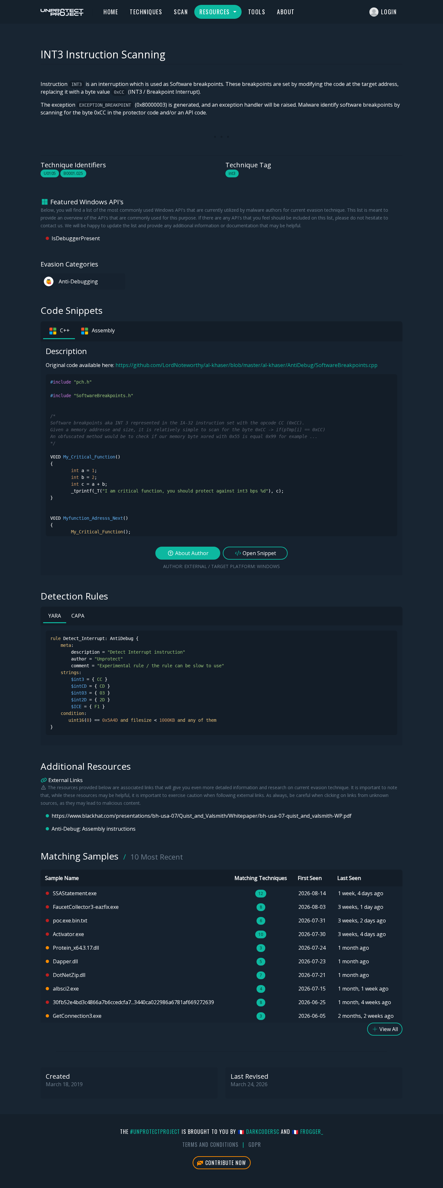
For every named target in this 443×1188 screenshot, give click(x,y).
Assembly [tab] (103, 330)
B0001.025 (73, 173)
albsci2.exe (66, 988)
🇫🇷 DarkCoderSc (258, 1131)
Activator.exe (68, 934)
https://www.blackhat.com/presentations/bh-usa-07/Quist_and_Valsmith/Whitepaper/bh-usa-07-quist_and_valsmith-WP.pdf (202, 815)
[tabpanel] (221, 458)
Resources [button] (215, 11)
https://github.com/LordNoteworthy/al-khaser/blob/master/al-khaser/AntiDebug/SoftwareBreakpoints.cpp (246, 365)
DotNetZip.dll (69, 975)
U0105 (50, 173)
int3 (232, 173)
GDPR (254, 1144)
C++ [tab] (65, 330)
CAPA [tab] (77, 615)
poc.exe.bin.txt (70, 920)
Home (110, 11)
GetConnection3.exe (77, 1015)
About (286, 11)
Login (389, 11)
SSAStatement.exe (75, 893)
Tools (257, 11)
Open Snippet (258, 553)
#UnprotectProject (155, 1131)
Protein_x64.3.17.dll (76, 947)
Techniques (146, 11)
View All (388, 1029)
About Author (191, 553)
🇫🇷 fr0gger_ (307, 1131)
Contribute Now (225, 1163)
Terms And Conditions (210, 1144)
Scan (181, 11)
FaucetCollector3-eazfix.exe (86, 906)
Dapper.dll (65, 961)
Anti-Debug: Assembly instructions (94, 828)
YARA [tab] (54, 615)
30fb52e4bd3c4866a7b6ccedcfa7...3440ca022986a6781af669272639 (133, 1002)
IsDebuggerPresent (76, 238)
